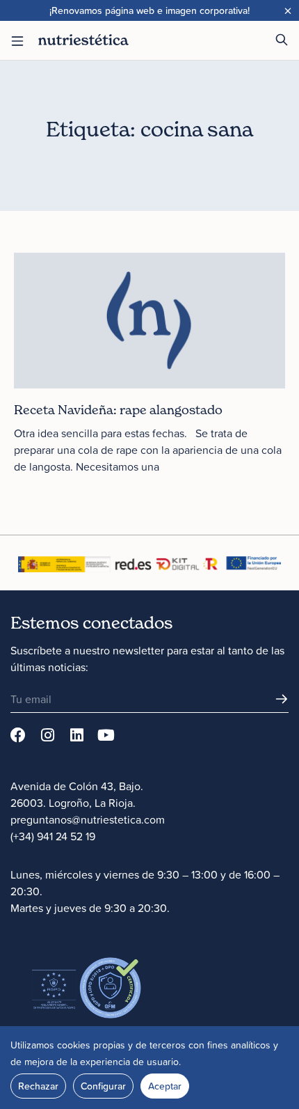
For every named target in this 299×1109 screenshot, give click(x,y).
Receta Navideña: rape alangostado (118, 409)
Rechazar (38, 1086)
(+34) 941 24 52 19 (52, 836)
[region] (149, 1067)
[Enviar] (282, 699)
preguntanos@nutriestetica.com (87, 819)
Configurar (103, 1086)
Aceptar (164, 1086)
